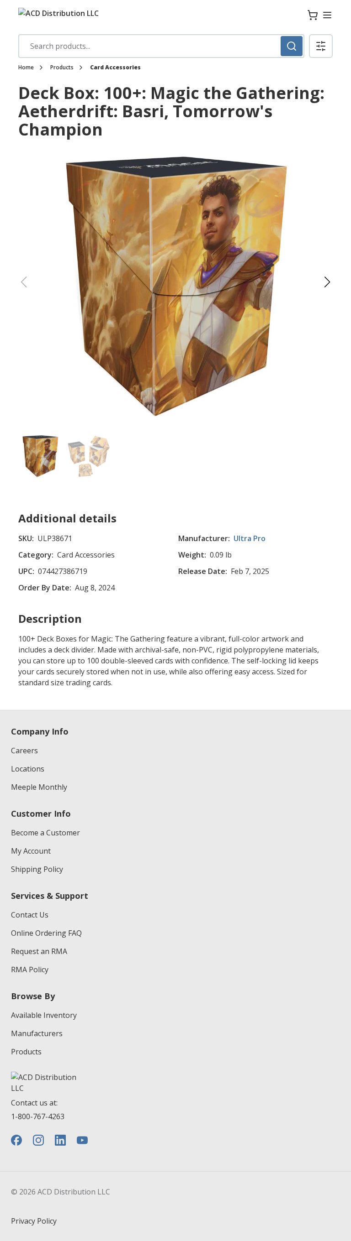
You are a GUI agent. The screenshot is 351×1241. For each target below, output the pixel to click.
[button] (321, 46)
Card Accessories (115, 67)
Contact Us (29, 915)
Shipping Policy (37, 869)
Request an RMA (39, 951)
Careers (24, 751)
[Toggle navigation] (327, 15)
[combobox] (161, 46)
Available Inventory (44, 1015)
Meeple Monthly (39, 787)
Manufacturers (37, 1033)
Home (26, 67)
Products (62, 67)
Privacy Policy (34, 1221)
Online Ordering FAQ (46, 933)
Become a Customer (45, 833)
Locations (27, 769)
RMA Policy (29, 970)
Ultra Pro (250, 538)
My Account (31, 851)
